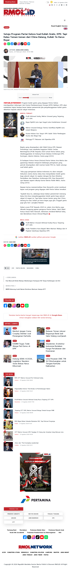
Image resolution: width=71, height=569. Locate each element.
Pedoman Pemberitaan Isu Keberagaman (41, 533)
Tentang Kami (11, 530)
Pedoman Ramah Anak (56, 530)
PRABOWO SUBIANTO (13, 514)
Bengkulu (25, 552)
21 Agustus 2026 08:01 (26, 380)
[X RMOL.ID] (10, 305)
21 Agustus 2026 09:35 (26, 434)
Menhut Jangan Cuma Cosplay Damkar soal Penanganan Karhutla (22, 333)
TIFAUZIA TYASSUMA (53, 514)
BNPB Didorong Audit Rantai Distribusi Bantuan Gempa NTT (26, 289)
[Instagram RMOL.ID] (14, 305)
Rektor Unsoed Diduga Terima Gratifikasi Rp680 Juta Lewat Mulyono (45, 129)
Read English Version (59, 26)
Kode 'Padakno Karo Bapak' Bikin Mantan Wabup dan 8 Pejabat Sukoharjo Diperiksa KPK (46, 230)
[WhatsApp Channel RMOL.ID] (27, 305)
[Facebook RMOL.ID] (5, 305)
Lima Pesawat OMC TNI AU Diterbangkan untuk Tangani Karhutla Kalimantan (56, 362)
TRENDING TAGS (13, 509)
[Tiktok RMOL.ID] (18, 305)
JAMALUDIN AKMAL (22, 50)
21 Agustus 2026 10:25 (26, 391)
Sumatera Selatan (37, 552)
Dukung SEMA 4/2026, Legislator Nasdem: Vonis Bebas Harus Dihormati (23, 362)
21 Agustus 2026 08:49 (26, 413)
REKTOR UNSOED (33, 514)
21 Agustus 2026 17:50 (27, 402)
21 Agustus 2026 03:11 (26, 445)
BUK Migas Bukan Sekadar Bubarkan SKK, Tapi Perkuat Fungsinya (35, 421)
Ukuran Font (35, 94)
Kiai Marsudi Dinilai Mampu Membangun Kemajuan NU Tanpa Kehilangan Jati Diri (33, 281)
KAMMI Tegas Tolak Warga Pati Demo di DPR (21, 346)
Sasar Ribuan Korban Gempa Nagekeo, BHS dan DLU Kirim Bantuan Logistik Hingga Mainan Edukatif (33, 3)
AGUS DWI (12, 242)
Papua (46, 555)
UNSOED (13, 518)
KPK (13, 268)
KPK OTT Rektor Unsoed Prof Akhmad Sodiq (29, 378)
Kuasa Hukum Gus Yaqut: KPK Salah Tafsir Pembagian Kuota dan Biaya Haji (46, 134)
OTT (13, 522)
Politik (6, 27)
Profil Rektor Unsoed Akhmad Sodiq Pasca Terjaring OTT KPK (45, 224)
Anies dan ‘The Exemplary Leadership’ (27, 443)
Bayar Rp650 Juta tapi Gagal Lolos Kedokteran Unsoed (46, 122)
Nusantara (17, 402)
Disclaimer (23, 530)
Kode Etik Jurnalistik (17, 533)
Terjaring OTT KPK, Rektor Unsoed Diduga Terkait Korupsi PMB (34, 410)
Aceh (4, 552)
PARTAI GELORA (20, 268)
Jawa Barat (65, 552)
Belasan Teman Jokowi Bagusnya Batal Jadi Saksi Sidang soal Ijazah (56, 333)
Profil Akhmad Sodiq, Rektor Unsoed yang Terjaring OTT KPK (45, 117)
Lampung (48, 552)
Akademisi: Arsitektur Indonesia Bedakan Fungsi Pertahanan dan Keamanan (55, 347)
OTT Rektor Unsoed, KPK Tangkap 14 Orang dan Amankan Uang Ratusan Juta (39, 432)
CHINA (37, 268)
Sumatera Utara (13, 552)
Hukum (16, 380)
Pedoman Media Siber (37, 530)
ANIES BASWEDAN (33, 518)
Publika (17, 445)
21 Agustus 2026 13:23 (25, 423)
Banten (56, 552)
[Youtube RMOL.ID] (22, 305)
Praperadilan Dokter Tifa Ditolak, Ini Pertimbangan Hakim (32, 389)
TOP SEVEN (9, 374)
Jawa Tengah (27, 555)
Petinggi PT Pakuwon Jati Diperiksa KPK (40, 139)
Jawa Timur (38, 555)
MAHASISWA (30, 268)
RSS (60, 533)
